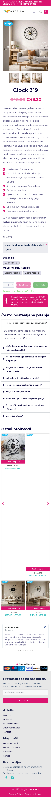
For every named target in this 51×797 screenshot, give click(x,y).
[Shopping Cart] (46, 11)
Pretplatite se (25, 700)
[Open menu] (34, 12)
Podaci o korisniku (12, 747)
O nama (7, 715)
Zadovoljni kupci (11, 727)
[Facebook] (6, 778)
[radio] (11, 263)
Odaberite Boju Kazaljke (16, 268)
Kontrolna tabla (11, 743)
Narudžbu (8, 751)
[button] (3, 503)
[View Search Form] (40, 12)
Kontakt (7, 731)
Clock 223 (38, 613)
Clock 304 (13, 613)
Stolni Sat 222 (13, 466)
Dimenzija (8, 258)
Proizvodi (7, 719)
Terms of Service (33, 794)
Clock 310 (38, 573)
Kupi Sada (40, 285)
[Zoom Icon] (25, 45)
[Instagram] (12, 778)
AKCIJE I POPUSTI (11, 723)
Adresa (6, 755)
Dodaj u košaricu (23, 285)
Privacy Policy (16, 794)
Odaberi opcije (13, 462)
